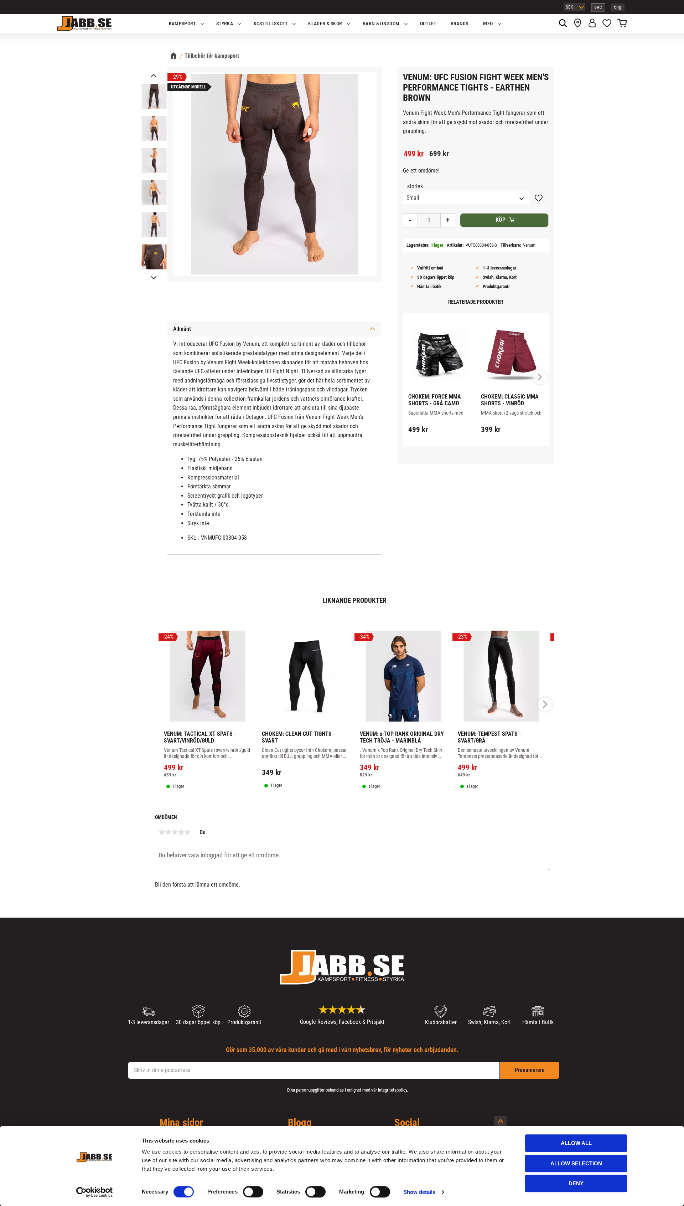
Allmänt (182, 328)
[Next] (153, 277)
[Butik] (577, 24)
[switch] (253, 1191)
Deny (576, 1183)
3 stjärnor (174, 832)
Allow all (576, 1143)
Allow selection (576, 1163)
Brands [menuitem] (459, 24)
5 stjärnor (187, 832)
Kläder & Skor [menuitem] (325, 24)
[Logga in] (592, 24)
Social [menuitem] (407, 1123)
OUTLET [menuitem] (428, 24)
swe (598, 7)
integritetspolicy (392, 1090)
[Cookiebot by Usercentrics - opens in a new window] (94, 1192)
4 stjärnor (181, 832)
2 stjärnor (168, 832)
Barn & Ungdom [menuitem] (381, 24)
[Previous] (153, 76)
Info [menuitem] (488, 24)
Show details (419, 1192)
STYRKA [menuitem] (224, 24)
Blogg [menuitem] (300, 1123)
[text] (414, 154)
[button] (606, 24)
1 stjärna (162, 832)
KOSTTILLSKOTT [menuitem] (271, 24)
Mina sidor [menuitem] (181, 1123)
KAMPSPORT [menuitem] (182, 24)
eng (617, 7)
